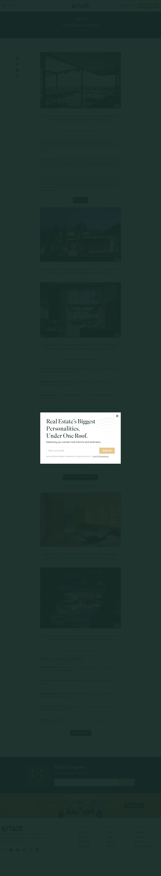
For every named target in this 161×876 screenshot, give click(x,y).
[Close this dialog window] (117, 415)
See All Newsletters (101, 456)
